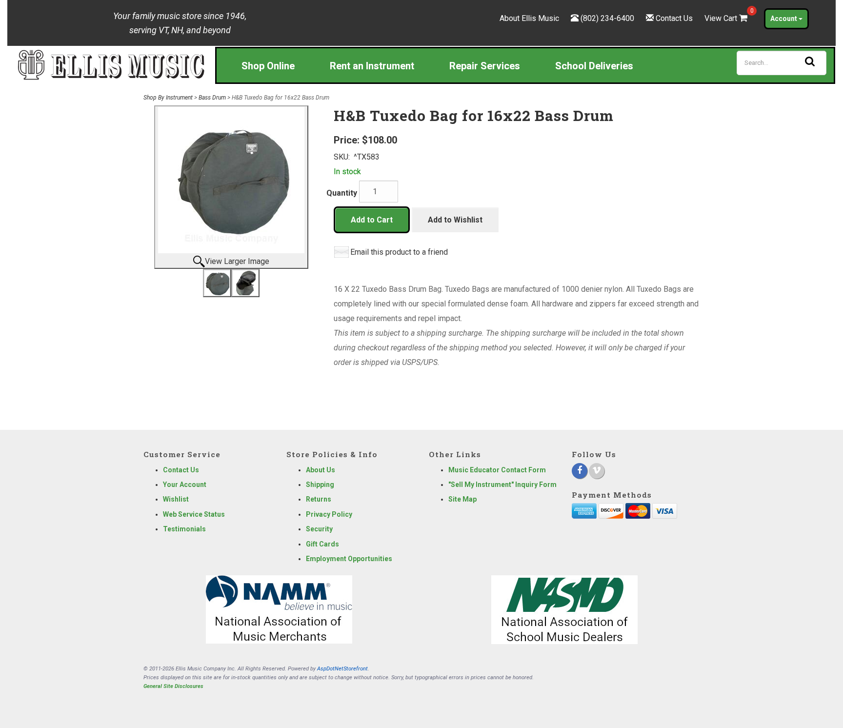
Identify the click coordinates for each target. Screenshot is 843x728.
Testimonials (184, 529)
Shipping (320, 484)
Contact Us (674, 18)
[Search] (810, 61)
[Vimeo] (596, 471)
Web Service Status (194, 514)
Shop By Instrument (168, 97)
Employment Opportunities (349, 559)
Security (319, 529)
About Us (320, 470)
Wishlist (176, 499)
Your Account (184, 484)
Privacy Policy (329, 514)
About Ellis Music (529, 18)
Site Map (462, 499)
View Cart (726, 18)
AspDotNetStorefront (342, 669)
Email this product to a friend (399, 252)
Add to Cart (372, 219)
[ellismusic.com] (111, 64)
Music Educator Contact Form (497, 470)
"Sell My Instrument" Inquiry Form (502, 484)
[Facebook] (579, 471)
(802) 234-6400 (607, 18)
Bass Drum (212, 97)
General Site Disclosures (173, 686)
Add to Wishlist (455, 219)
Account (784, 18)
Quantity (341, 193)
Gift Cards (322, 544)
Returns (318, 499)
